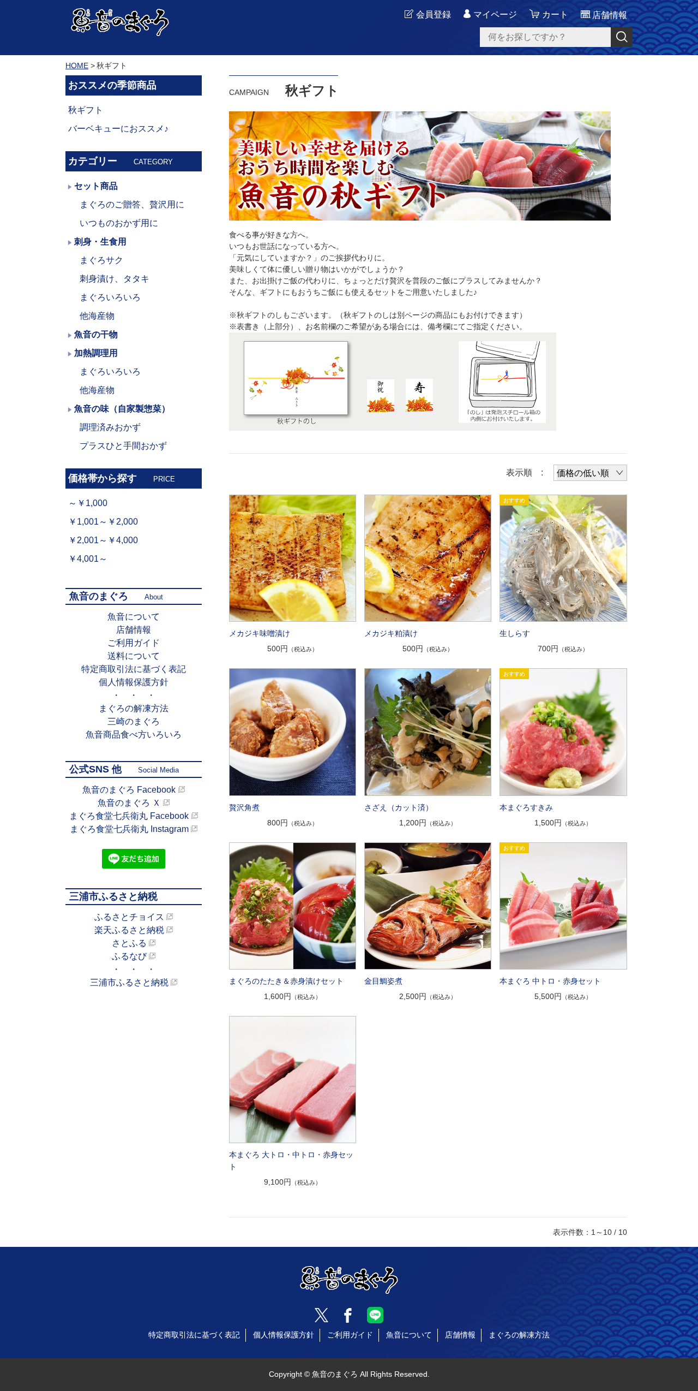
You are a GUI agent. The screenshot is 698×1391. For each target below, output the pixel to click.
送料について (133, 656)
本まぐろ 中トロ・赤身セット (550, 981)
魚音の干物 (96, 334)
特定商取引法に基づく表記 (133, 669)
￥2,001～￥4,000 (103, 540)
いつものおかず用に (119, 223)
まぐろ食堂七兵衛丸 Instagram (129, 829)
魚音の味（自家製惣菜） (122, 408)
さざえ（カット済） (398, 807)
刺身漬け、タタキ (114, 278)
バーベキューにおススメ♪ (118, 128)
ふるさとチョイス (129, 917)
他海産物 (97, 315)
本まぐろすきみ (526, 807)
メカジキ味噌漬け (259, 633)
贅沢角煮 (244, 807)
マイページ (495, 14)
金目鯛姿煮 (383, 981)
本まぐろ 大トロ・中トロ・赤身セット (291, 1160)
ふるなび (129, 956)
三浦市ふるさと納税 (129, 982)
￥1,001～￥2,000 (103, 521)
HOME (76, 65)
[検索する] (622, 37)
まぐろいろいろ (110, 297)
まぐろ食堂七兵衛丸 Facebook (129, 816)
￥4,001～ (87, 558)
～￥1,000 (87, 503)
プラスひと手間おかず (123, 445)
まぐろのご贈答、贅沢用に (132, 204)
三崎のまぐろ (133, 721)
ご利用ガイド (133, 642)
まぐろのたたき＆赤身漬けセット (286, 981)
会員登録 (433, 14)
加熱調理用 (96, 353)
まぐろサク (101, 260)
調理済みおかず (110, 427)
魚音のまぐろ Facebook (129, 789)
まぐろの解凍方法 (134, 708)
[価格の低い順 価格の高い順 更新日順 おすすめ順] (590, 473)
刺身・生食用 (100, 241)
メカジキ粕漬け (391, 633)
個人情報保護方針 (134, 682)
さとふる (129, 943)
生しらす (515, 633)
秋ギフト (85, 110)
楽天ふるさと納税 (129, 930)
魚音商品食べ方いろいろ (134, 734)
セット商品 (96, 186)
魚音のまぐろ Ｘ (129, 802)
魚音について (133, 616)
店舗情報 (133, 629)
